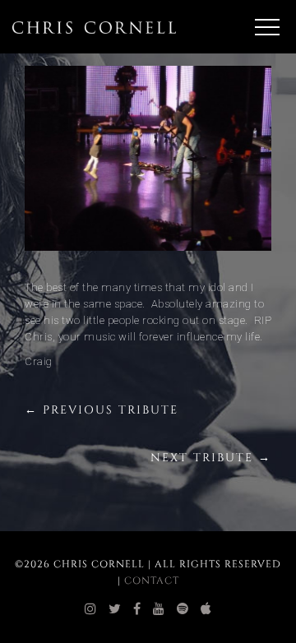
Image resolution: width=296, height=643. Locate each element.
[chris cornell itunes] (206, 609)
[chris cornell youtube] (159, 609)
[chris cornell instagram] (91, 609)
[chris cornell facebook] (137, 609)
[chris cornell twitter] (115, 609)
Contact (151, 580)
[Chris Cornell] (94, 27)
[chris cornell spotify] (183, 609)
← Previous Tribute (101, 410)
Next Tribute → (210, 457)
